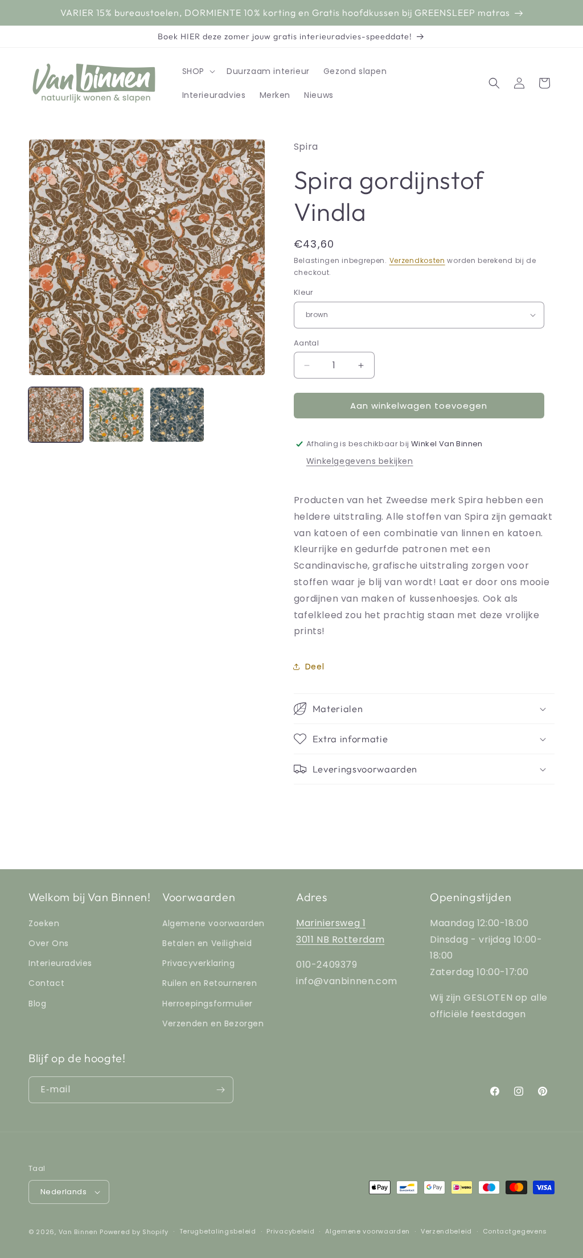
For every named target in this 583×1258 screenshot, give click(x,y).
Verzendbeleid (446, 1231)
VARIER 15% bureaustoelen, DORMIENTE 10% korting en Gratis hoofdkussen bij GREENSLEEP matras (285, 12)
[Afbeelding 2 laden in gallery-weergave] (116, 414)
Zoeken (44, 923)
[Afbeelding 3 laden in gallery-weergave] (177, 414)
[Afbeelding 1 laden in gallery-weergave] (55, 414)
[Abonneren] (220, 1089)
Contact (46, 983)
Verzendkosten (417, 260)
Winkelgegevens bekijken (359, 461)
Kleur (304, 292)
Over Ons (48, 943)
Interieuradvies (60, 963)
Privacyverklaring (198, 963)
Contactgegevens (515, 1231)
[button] (197, 71)
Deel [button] (314, 666)
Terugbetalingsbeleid (217, 1231)
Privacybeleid (290, 1231)
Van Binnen (78, 1231)
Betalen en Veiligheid (207, 943)
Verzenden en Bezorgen (213, 1023)
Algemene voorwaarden (213, 923)
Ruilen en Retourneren (209, 983)
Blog (37, 1003)
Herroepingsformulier (207, 1003)
